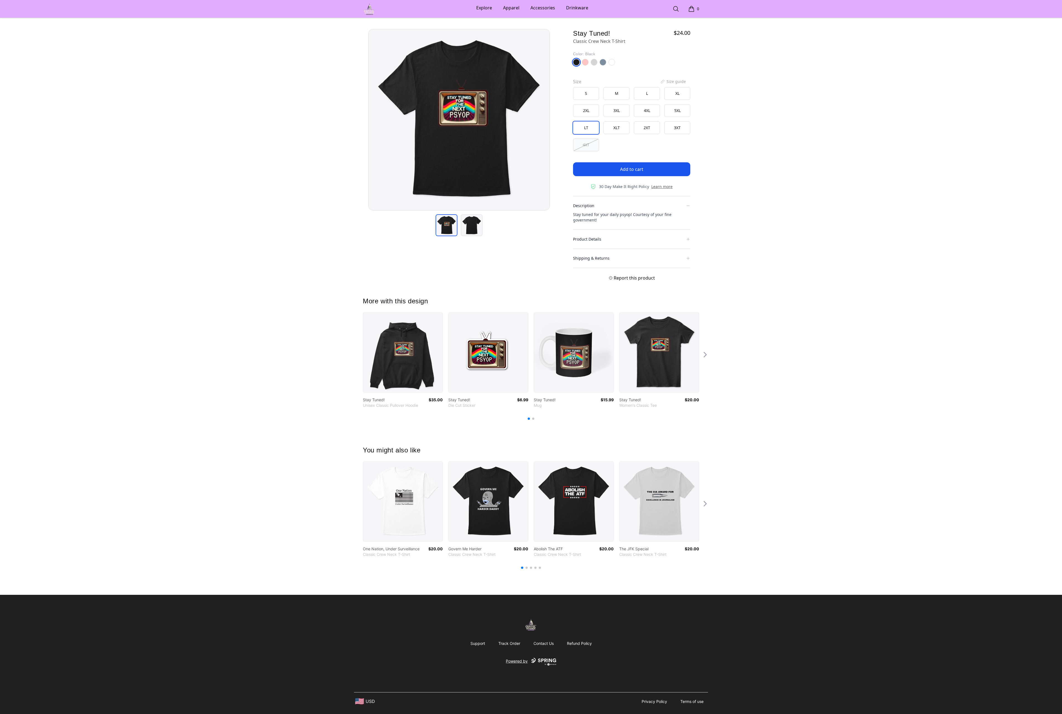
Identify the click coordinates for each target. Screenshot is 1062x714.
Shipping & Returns (591, 258)
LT (586, 127)
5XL (677, 110)
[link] (402, 352)
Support (477, 643)
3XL (616, 110)
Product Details (587, 239)
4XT (586, 144)
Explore (484, 8)
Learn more (662, 186)
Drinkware (577, 8)
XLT (616, 127)
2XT (647, 127)
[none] (673, 81)
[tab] (446, 225)
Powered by (517, 661)
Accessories (542, 8)
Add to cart (631, 169)
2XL (586, 110)
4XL (647, 110)
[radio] (586, 93)
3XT (677, 127)
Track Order (509, 643)
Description (583, 205)
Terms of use (692, 701)
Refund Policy (579, 643)
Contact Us (543, 643)
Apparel (511, 8)
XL (677, 93)
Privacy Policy (654, 701)
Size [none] (577, 82)
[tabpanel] (459, 119)
